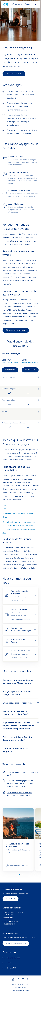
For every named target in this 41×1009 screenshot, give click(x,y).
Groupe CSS (11, 968)
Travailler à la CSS (13, 958)
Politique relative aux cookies (20, 984)
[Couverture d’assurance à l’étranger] (18, 839)
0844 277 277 (8, 917)
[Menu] (36, 4)
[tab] (20, 681)
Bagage (4, 411)
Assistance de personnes (11, 389)
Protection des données (21, 991)
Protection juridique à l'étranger (14, 423)
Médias (9, 963)
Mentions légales (20, 987)
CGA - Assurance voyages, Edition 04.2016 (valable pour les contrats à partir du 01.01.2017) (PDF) (20, 784)
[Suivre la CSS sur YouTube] (23, 979)
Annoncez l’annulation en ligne (21, 493)
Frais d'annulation (8, 400)
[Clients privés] (5, 4)
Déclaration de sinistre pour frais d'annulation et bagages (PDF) (19, 793)
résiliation (32, 568)
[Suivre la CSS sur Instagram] (13, 979)
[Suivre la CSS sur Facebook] (18, 979)
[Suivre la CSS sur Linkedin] (28, 979)
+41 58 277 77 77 (9, 924)
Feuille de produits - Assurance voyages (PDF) (22, 773)
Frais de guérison (8, 377)
